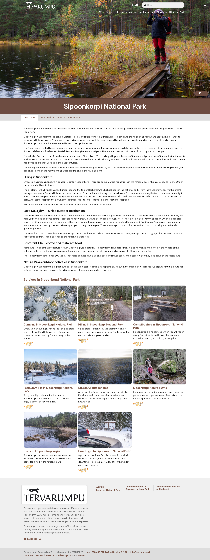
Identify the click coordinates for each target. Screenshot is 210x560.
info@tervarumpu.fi (140, 552)
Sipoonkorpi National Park (170, 12)
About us (101, 487)
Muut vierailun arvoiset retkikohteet (134, 12)
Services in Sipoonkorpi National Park (60, 117)
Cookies (80, 555)
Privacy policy (65, 555)
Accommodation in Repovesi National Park (137, 488)
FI (132, 4)
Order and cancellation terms (39, 555)
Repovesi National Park (108, 490)
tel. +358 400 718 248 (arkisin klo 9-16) (106, 552)
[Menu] (205, 5)
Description (30, 117)
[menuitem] (163, 5)
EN (136, 4)
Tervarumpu (105, 12)
